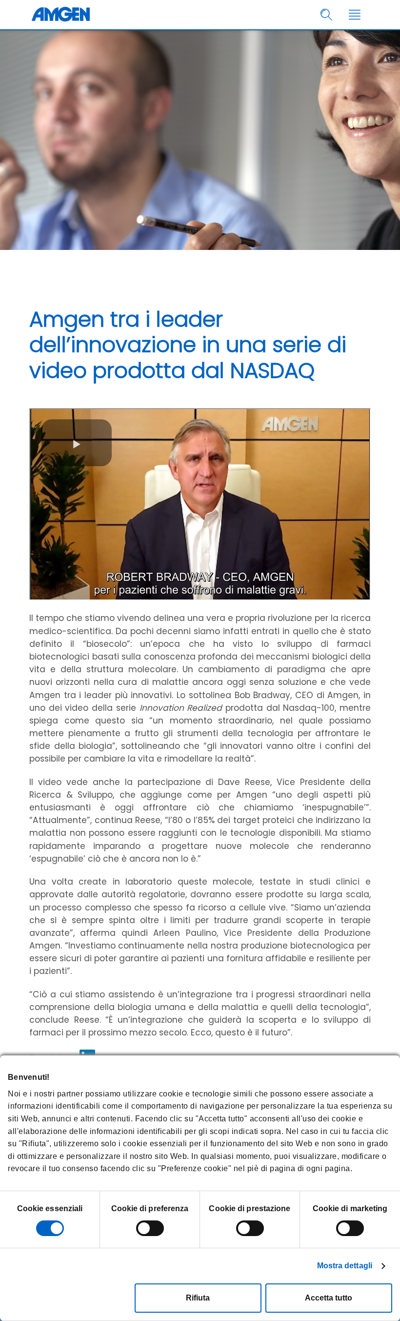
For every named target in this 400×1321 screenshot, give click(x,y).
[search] (326, 14)
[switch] (150, 1228)
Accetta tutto (328, 1298)
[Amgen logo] (61, 14)
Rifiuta (198, 1298)
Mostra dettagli (345, 1265)
